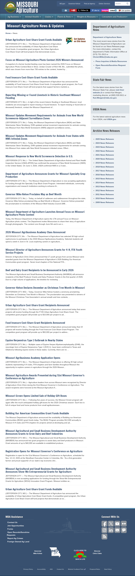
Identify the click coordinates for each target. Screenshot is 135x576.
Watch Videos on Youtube (73, 10)
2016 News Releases (105, 175)
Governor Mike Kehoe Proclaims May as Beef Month (34, 194)
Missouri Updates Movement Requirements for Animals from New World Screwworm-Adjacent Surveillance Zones (44, 117)
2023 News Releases (105, 147)
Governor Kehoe (74, 4)
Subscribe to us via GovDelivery (124, 10)
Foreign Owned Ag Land (18, 542)
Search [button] (128, 4)
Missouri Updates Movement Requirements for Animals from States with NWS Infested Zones (45, 137)
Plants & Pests (64, 17)
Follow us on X (111, 524)
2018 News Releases (105, 167)
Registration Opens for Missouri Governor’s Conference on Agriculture (44, 451)
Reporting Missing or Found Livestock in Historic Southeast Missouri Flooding (43, 96)
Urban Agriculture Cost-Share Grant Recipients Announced (37, 305)
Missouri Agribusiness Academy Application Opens (33, 358)
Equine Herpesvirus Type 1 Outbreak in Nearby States (34, 340)
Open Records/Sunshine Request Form (111, 66)
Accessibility (41, 569)
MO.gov (62, 4)
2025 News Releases (105, 139)
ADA (51, 569)
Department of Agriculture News (107, 37)
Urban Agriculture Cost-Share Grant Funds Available (34, 40)
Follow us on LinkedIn (111, 530)
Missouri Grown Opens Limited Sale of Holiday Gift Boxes (36, 396)
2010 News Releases (105, 198)
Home (8, 33)
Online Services (104, 4)
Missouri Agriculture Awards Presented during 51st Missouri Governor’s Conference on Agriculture (45, 377)
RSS (104, 536)
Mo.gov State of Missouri (55, 552)
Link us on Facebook (104, 524)
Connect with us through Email (117, 530)
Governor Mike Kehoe (37, 552)
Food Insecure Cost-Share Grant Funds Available (32, 77)
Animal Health (32, 17)
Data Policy (108, 569)
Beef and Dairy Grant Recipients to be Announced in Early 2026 (40, 270)
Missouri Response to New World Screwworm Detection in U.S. (39, 156)
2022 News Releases (105, 151)
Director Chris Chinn (97, 552)
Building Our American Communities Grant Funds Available (37, 413)
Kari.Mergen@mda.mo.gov (105, 98)
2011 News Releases (105, 194)
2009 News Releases (105, 202)
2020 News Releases (105, 159)
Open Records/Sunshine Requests (18, 533)
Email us (65, 10)
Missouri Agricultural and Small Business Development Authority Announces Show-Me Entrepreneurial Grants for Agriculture (41, 470)
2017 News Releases (105, 171)
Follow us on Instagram (105, 10)
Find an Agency (89, 4)
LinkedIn (113, 10)
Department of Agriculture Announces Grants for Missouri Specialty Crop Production (45, 175)
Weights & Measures (86, 17)
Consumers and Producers (114, 17)
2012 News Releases (105, 190)
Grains (48, 17)
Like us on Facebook (95, 10)
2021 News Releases (105, 155)
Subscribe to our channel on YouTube (117, 524)
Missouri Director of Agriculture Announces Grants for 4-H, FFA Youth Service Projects (44, 251)
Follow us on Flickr (124, 524)
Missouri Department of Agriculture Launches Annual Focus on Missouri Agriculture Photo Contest (45, 213)
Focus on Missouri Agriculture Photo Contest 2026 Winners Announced (44, 60)
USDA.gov (111, 119)
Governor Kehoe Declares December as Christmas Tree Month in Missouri (45, 288)
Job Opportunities (15, 526)
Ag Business (13, 17)
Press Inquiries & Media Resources (111, 61)
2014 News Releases (105, 182)
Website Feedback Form (76, 569)
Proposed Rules (95, 569)
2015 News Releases (105, 179)
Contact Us (12, 522)
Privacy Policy (28, 569)
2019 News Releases (105, 163)
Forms (10, 529)
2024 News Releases (105, 143)
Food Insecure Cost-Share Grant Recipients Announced (35, 323)
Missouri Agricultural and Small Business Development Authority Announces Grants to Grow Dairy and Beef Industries (41, 432)
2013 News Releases (105, 186)
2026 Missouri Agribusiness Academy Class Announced (35, 232)
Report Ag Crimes (15, 538)
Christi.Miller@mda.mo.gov (105, 57)
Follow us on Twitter (83, 10)
